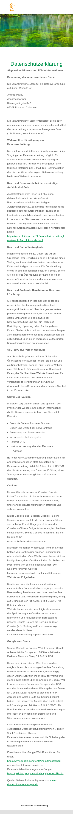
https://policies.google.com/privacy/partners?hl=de (35, 773)
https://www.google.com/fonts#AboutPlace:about (34, 760)
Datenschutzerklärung (34, 805)
